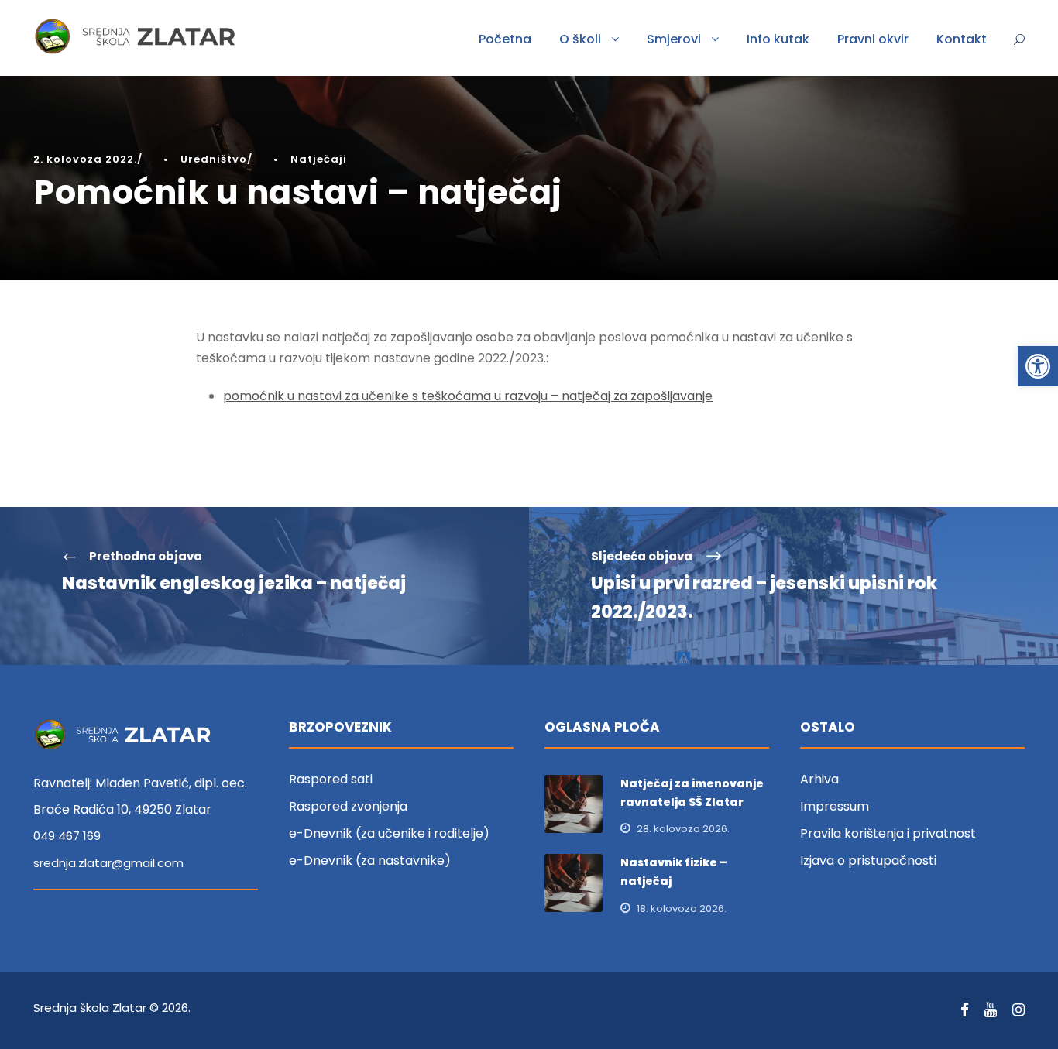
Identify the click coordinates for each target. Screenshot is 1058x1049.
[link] (1038, 366)
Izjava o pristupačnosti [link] (868, 860)
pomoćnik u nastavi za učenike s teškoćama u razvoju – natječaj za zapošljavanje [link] (468, 396)
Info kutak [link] (778, 39)
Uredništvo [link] (213, 159)
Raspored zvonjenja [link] (348, 806)
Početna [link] (505, 39)
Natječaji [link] (318, 159)
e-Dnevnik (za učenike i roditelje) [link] (389, 833)
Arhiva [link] (819, 779)
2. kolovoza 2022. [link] (85, 159)
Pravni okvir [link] (873, 39)
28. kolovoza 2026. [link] (683, 828)
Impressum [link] (834, 806)
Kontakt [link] (961, 39)
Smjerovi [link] (674, 39)
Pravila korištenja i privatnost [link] (888, 833)
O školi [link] (580, 39)
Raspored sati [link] (331, 779)
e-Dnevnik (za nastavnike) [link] (370, 860)
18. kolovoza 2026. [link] (682, 908)
